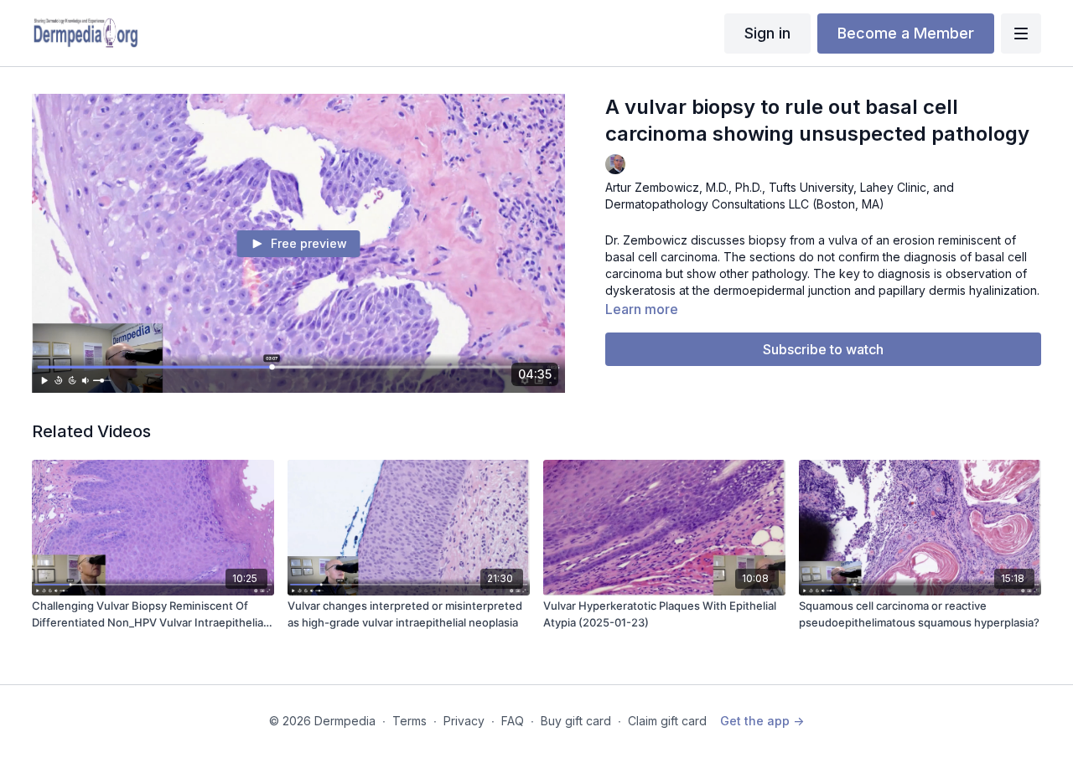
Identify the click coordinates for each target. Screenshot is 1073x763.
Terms (409, 721)
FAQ (512, 721)
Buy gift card (576, 721)
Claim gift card (667, 721)
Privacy (464, 721)
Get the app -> (762, 721)
